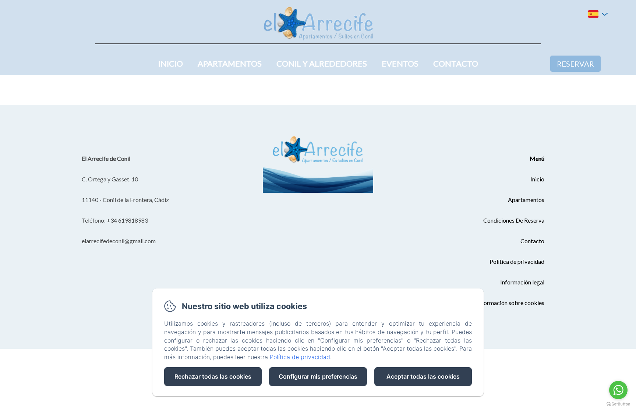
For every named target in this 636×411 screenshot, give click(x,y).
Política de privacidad (517, 261)
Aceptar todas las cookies (423, 376)
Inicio (170, 63)
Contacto (455, 63)
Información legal (522, 282)
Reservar (575, 63)
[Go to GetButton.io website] (618, 404)
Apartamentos (230, 63)
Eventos (400, 63)
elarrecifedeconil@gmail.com (119, 240)
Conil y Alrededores (321, 63)
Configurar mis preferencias (318, 376)
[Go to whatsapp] (618, 390)
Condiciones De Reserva (513, 220)
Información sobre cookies (510, 302)
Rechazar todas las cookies (212, 376)
